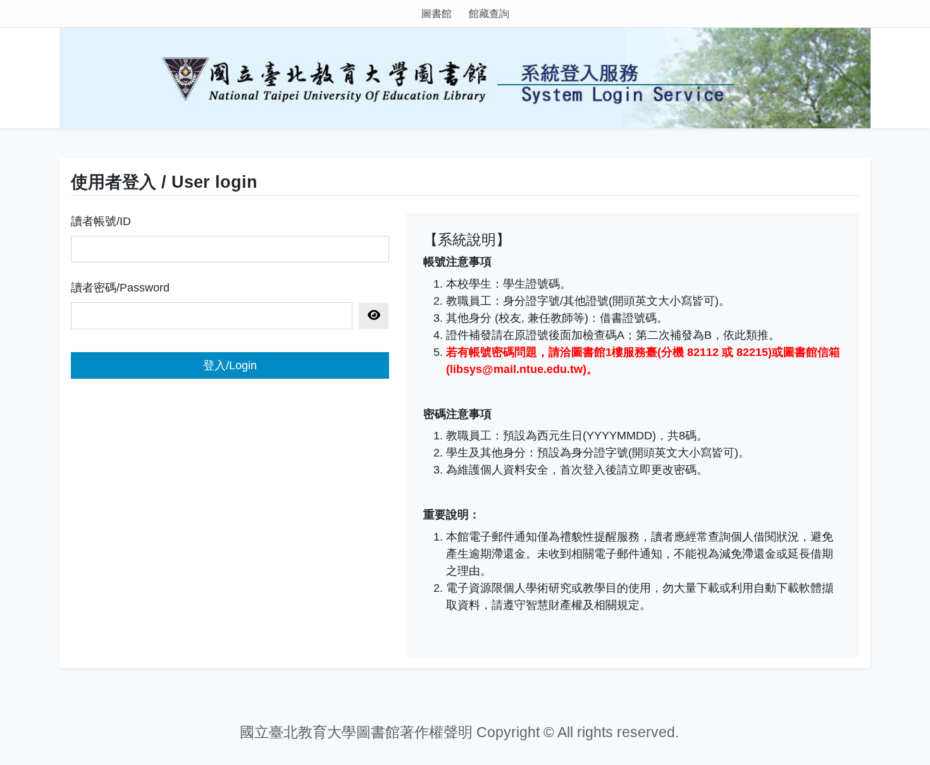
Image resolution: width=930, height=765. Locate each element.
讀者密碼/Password (120, 287)
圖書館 (436, 13)
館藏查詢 (489, 13)
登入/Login (230, 365)
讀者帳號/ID (101, 221)
